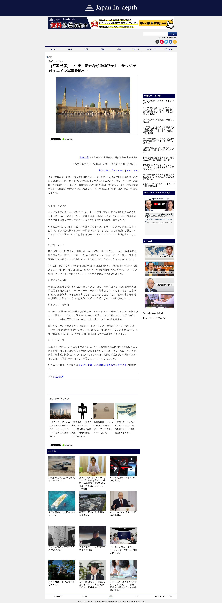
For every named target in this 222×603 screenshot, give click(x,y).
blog (129, 170)
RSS (137, 596)
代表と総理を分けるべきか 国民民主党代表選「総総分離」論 (158, 159)
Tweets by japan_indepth (153, 313)
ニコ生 (84, 596)
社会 (119, 49)
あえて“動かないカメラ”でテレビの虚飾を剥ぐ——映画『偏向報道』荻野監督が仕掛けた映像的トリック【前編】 (92, 483)
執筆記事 (103, 170)
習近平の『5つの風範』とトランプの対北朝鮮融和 (159, 185)
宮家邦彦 (84, 157)
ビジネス (168, 49)
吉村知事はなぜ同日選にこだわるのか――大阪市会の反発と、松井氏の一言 (92, 585)
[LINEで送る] (67, 140)
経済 (86, 49)
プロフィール (117, 170)
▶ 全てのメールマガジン (154, 318)
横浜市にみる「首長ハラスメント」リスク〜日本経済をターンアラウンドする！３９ (158, 167)
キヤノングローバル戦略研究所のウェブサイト (102, 365)
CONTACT (58, 596)
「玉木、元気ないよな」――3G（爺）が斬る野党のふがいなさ (123, 550)
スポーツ (135, 49)
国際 (103, 49)
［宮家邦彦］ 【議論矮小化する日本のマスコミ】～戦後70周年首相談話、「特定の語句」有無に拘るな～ (81, 429)
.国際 (50, 57)
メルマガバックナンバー (163, 596)
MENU (53, 49)
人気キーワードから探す (167, 37)
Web (136, 170)
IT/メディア (152, 49)
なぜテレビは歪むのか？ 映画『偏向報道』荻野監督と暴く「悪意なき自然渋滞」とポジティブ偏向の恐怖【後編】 (158, 130)
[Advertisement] (93, 148)
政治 (70, 49)
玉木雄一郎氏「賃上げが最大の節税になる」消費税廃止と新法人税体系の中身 (158, 177)
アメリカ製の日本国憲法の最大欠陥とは (158, 121)
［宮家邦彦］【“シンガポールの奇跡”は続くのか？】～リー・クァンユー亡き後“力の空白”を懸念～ (60, 429)
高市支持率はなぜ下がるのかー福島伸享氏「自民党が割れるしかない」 (158, 150)
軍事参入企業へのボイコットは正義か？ (158, 101)
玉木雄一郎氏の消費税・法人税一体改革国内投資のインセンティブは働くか (158, 141)
